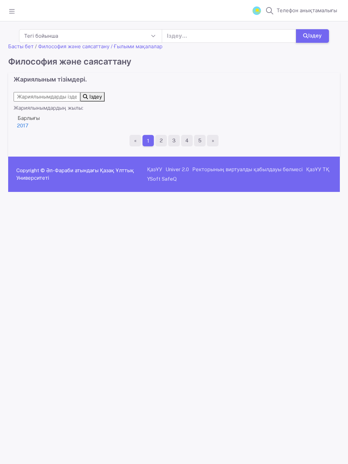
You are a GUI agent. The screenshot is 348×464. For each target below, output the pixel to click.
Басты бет (21, 46)
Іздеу (315, 35)
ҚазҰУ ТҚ (317, 169)
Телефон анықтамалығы (307, 10)
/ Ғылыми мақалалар (136, 46)
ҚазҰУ (154, 169)
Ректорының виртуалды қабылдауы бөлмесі (247, 169)
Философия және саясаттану (73, 46)
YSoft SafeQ (162, 179)
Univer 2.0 (177, 169)
